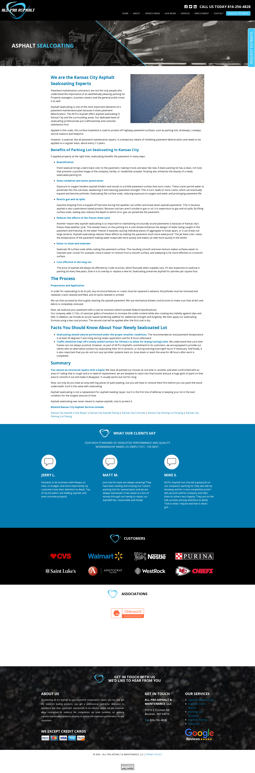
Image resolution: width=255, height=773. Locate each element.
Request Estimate (238, 13)
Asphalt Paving (197, 719)
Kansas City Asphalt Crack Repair (69, 412)
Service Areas (152, 13)
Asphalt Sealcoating (200, 700)
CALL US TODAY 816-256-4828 (225, 6)
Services (185, 13)
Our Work (170, 13)
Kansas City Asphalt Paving (104, 412)
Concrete (194, 723)
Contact (219, 13)
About (136, 13)
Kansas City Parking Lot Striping (165, 412)
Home (125, 13)
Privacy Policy (154, 754)
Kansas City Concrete (133, 412)
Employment (201, 13)
